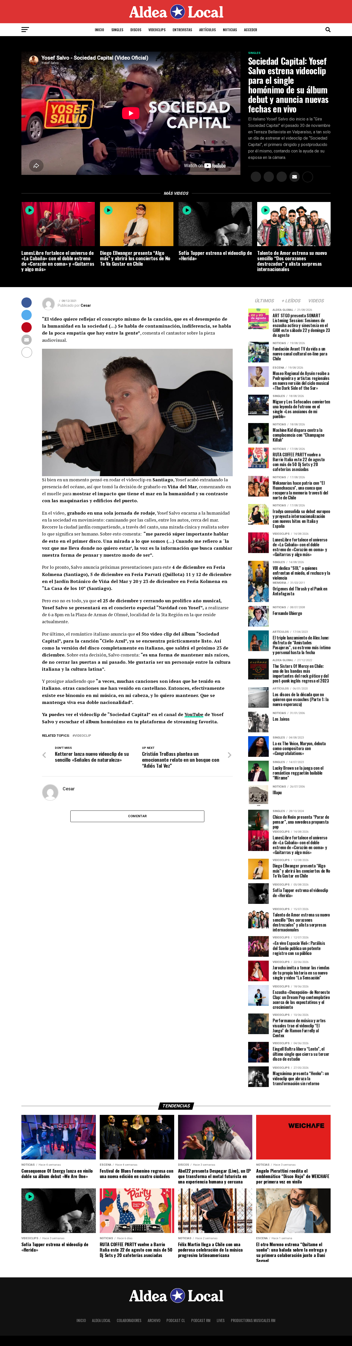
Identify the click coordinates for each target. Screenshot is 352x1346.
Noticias (230, 29)
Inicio (99, 29)
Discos (135, 29)
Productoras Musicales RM (253, 1320)
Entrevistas (182, 29)
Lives (221, 1320)
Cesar (86, 305)
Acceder (250, 29)
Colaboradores (129, 1320)
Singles (117, 29)
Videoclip (82, 735)
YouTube (194, 714)
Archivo (154, 1320)
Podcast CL (175, 1320)
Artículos (207, 29)
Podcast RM (201, 1320)
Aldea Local (101, 1320)
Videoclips (156, 29)
